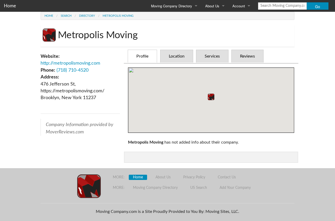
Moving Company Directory (171, 5)
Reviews (247, 56)
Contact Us (227, 177)
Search (66, 15)
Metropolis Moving (118, 15)
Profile (142, 56)
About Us (212, 5)
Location (177, 56)
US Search (198, 188)
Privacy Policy (194, 177)
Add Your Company (235, 188)
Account (238, 5)
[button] (211, 97)
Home (10, 6)
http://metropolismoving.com (70, 63)
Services (212, 56)
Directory (87, 15)
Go (317, 6)
